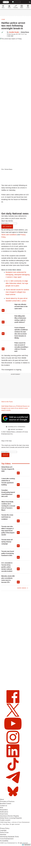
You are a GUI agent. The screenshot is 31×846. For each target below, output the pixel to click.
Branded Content (5, 803)
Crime (3, 19)
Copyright (3, 830)
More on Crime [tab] (6, 270)
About (2, 799)
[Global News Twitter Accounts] (13, 716)
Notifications (4, 812)
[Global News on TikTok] (13, 770)
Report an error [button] (16, 429)
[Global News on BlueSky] (13, 797)
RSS (1, 808)
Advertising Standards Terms (9, 836)
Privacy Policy (4, 828)
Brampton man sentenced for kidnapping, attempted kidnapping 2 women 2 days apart (18, 274)
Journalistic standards (16, 426)
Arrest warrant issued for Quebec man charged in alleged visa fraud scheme (17, 292)
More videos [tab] (16, 270)
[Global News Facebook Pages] (13, 702)
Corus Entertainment (6, 839)
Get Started (7, 226)
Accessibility (4, 841)
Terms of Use (4, 832)
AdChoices (27, 844)
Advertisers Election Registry (9, 816)
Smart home (4, 814)
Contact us (3, 805)
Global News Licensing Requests (11, 818)
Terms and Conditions (9, 235)
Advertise (3, 834)
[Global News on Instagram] (13, 743)
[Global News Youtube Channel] (13, 729)
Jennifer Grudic (14, 32)
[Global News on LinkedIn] (13, 757)
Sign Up (5, 455)
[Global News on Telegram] (13, 784)
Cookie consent (5, 820)
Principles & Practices (7, 801)
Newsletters (4, 810)
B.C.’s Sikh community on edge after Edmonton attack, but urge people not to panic (17, 283)
